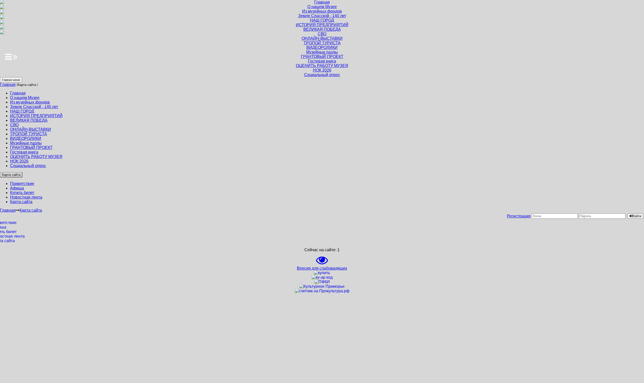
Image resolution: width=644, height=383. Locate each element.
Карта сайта (11, 175)
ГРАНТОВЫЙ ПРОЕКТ (31, 147)
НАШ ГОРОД (22, 111)
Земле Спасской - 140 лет (34, 107)
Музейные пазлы (26, 143)
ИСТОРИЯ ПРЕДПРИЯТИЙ (36, 116)
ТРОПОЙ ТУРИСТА (28, 134)
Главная (8, 84)
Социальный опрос (28, 166)
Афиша (17, 188)
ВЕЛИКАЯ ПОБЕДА (29, 120)
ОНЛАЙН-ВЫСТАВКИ (30, 129)
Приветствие (22, 183)
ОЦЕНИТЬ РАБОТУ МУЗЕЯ (36, 156)
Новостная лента (26, 197)
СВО (14, 125)
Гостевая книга (24, 152)
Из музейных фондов (30, 102)
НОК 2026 (19, 161)
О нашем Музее (24, 97)
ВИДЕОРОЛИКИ (25, 138)
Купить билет (22, 192)
